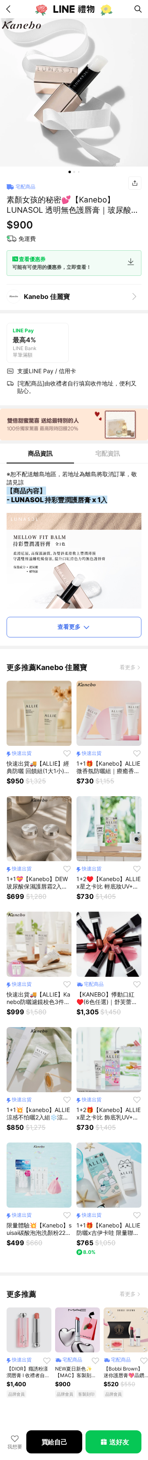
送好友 (119, 1442)
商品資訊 (40, 453)
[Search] (138, 9)
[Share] (134, 183)
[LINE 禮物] (74, 9)
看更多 (128, 667)
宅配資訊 (107, 453)
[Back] (10, 9)
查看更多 (69, 626)
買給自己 (54, 1442)
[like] (67, 753)
